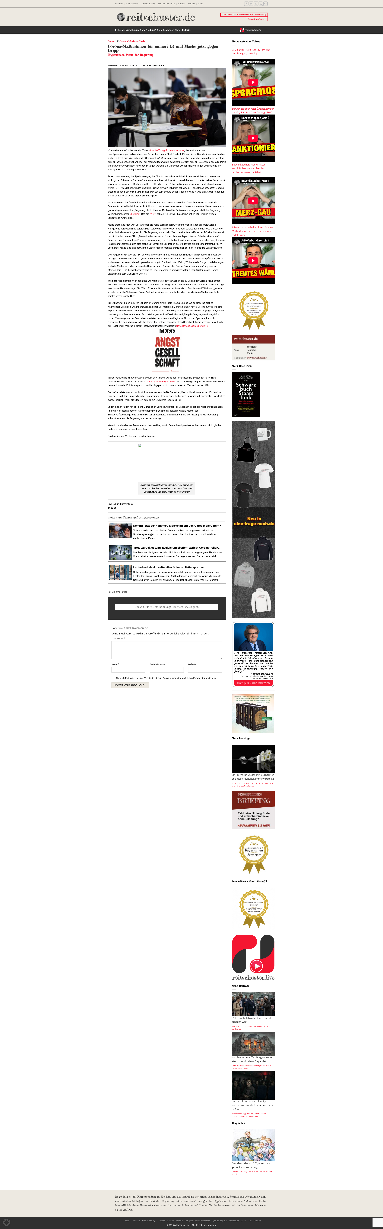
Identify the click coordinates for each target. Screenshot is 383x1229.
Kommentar (118, 638)
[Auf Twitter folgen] (251, 3)
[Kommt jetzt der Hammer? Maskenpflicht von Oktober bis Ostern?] (167, 531)
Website (192, 664)
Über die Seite (132, 3)
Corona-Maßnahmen (129, 41)
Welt (152, 214)
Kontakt (191, 3)
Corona (111, 41)
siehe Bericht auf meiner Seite (192, 326)
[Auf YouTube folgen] (265, 3)
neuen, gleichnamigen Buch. (161, 381)
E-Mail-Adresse (158, 664)
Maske (142, 41)
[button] (266, 30)
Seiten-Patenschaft (166, 3)
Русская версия (219, 1220)
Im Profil (119, 3)
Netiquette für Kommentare (197, 1220)
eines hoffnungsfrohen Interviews (166, 150)
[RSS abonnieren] (261, 3)
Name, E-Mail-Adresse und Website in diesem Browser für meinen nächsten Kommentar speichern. (166, 678)
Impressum (234, 1220)
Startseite (126, 1220)
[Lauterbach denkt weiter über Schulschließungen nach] (167, 573)
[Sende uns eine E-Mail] (256, 3)
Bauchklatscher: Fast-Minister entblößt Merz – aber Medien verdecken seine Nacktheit (248, 168)
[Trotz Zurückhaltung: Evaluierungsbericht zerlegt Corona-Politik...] (167, 552)
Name (115, 664)
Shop (200, 3)
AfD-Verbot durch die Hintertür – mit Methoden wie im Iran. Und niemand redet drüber (252, 231)
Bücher (181, 3)
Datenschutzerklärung (251, 1220)
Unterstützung (148, 3)
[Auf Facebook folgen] (246, 3)
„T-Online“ (135, 214)
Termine (161, 1220)
